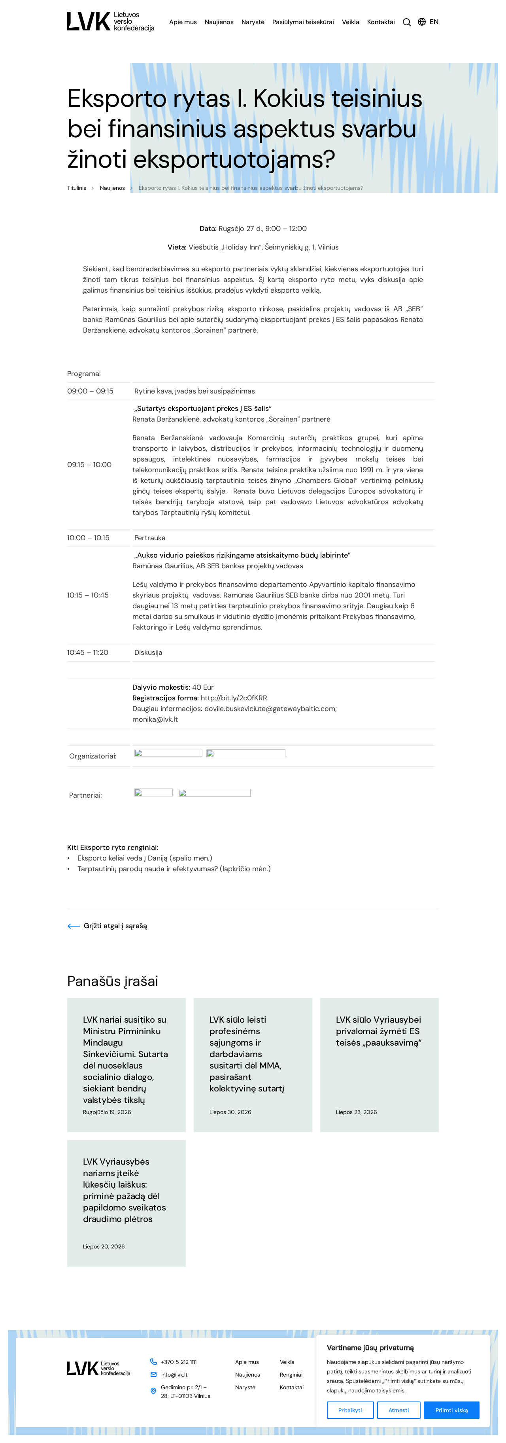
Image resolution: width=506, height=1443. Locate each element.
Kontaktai (381, 22)
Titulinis (76, 187)
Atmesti (399, 1410)
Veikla (350, 22)
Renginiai (291, 1374)
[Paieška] (407, 22)
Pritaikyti (350, 1410)
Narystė (253, 22)
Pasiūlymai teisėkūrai (303, 22)
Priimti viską (452, 1410)
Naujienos (219, 22)
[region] (403, 1381)
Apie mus (183, 22)
